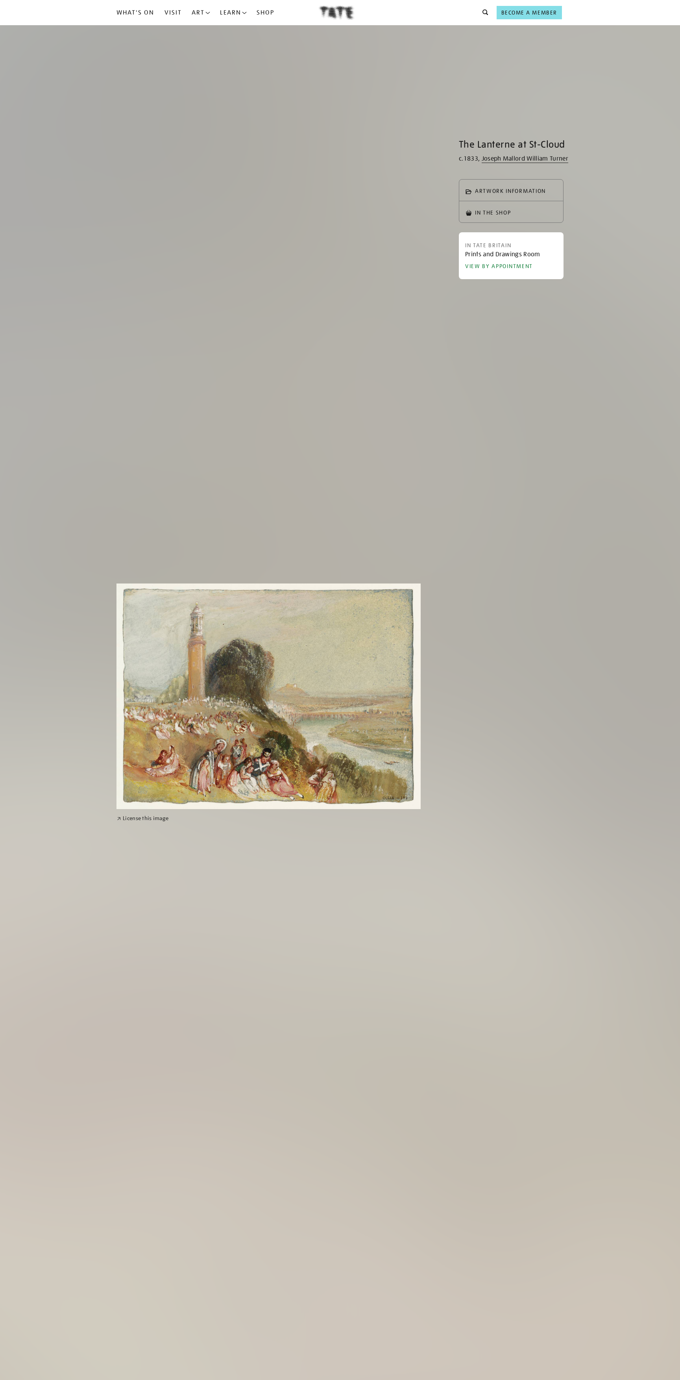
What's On (135, 13)
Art (198, 13)
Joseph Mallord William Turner (525, 159)
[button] (483, 12)
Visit (173, 13)
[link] (142, 818)
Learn (230, 13)
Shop (265, 13)
